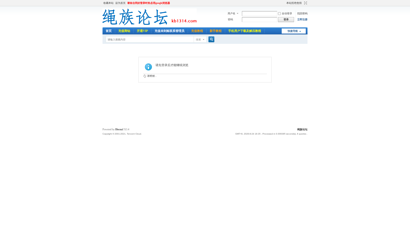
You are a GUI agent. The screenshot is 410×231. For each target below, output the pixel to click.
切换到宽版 (305, 3)
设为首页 (120, 2)
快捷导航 (293, 31)
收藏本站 (108, 2)
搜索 (198, 39)
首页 (109, 31)
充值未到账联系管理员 (169, 31)
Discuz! (119, 129)
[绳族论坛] (149, 24)
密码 (230, 19)
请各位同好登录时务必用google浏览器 (148, 2)
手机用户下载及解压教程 (244, 31)
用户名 (231, 13)
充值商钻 (124, 31)
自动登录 (287, 13)
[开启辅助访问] (284, 3)
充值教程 (197, 31)
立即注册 (302, 19)
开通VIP (142, 31)
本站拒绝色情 (294, 2)
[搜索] (211, 39)
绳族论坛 (302, 129)
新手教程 (216, 31)
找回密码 (302, 13)
